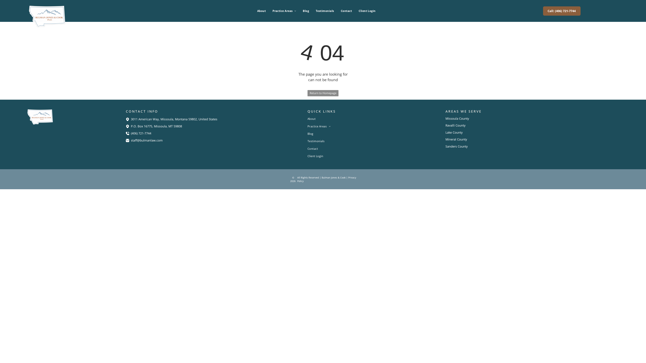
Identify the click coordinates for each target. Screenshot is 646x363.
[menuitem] (261, 11)
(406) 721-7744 (141, 133)
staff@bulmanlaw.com (147, 140)
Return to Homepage (323, 93)
